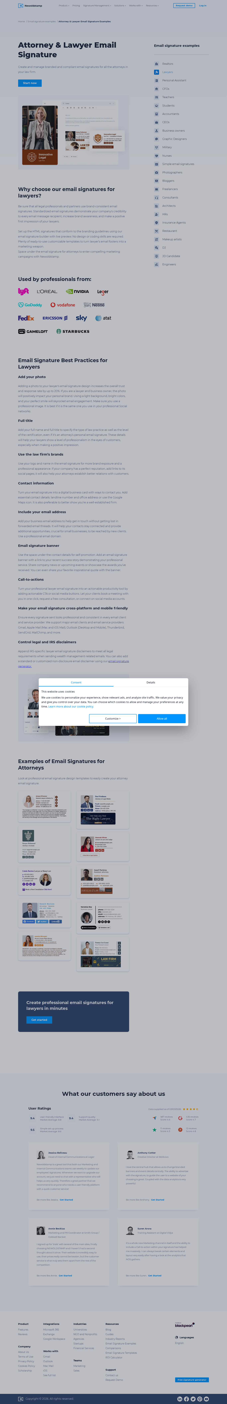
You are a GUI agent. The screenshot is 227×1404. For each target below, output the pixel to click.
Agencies (78, 1338)
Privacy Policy (26, 1361)
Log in (202, 5)
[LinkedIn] (179, 1399)
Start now (30, 83)
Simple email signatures (178, 164)
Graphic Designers (174, 139)
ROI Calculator (114, 1357)
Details (151, 682)
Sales (76, 1370)
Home (21, 21)
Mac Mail (48, 1366)
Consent (76, 682)
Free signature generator (192, 1379)
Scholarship (25, 1370)
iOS (45, 1370)
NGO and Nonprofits (85, 1334)
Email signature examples (42, 21)
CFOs (165, 88)
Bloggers (168, 180)
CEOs (166, 122)
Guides (110, 1334)
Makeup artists (172, 239)
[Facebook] (186, 1399)
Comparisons (113, 1348)
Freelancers (170, 189)
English (179, 1343)
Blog (108, 1329)
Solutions (119, 5)
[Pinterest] (199, 1399)
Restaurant (169, 231)
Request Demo (114, 1379)
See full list (49, 1375)
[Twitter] (193, 1399)
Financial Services (83, 1348)
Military (167, 147)
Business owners (173, 130)
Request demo (184, 5)
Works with (135, 5)
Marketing (79, 1366)
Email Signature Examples (121, 1343)
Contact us (112, 1375)
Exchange (49, 1334)
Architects (169, 205)
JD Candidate (171, 256)
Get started (39, 1019)
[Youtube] (206, 1399)
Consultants (170, 197)
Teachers (168, 97)
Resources (151, 5)
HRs (165, 214)
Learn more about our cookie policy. (71, 706)
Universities (80, 1329)
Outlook (48, 1361)
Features (23, 1329)
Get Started (66, 1199)
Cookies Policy (26, 1366)
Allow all (162, 718)
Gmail (46, 1356)
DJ (164, 247)
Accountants (170, 114)
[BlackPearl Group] (185, 1324)
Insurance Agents (174, 222)
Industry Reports (115, 1338)
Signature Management (96, 5)
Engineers (169, 264)
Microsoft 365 (51, 1329)
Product (63, 5)
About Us (23, 1352)
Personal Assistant (174, 80)
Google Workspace (54, 1338)
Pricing (76, 5)
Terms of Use (25, 1356)
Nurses (167, 155)
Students (168, 105)
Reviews (22, 1334)
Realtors (167, 63)
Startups (78, 1343)
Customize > (113, 718)
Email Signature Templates (121, 1352)
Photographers (172, 172)
